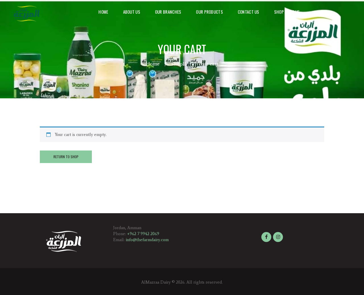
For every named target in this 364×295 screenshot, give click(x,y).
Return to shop (65, 156)
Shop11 (179, 64)
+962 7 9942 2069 (143, 233)
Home (153, 64)
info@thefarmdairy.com (147, 239)
